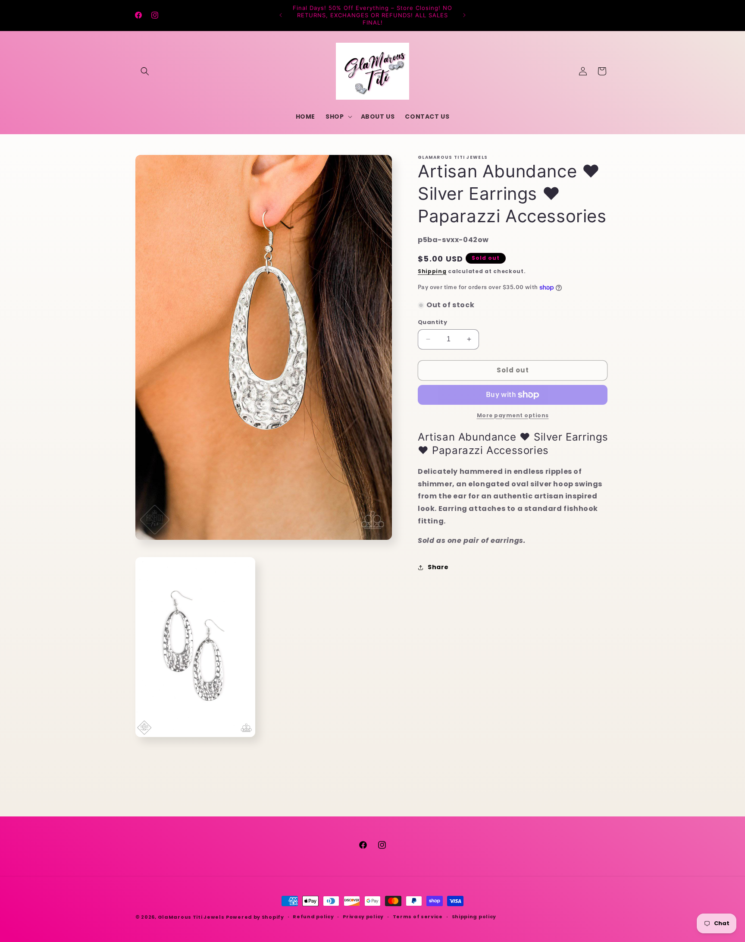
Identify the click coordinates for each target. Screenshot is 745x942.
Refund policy (313, 916)
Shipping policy (474, 916)
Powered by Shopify (255, 917)
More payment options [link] (513, 415)
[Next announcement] (464, 15)
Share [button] (438, 567)
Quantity (432, 322)
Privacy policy (363, 916)
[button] (144, 71)
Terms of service (418, 916)
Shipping (432, 271)
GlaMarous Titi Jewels (191, 917)
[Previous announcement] (280, 15)
